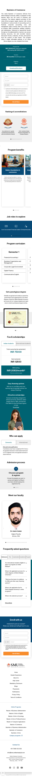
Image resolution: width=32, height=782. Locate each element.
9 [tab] (21, 139)
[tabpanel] (8, 126)
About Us (16, 677)
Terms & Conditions (16, 697)
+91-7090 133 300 (16, 748)
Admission (4, 557)
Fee (10, 557)
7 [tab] (18, 139)
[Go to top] (3, 773)
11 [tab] (18, 542)
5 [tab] (16, 139)
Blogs (16, 686)
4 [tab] (14, 139)
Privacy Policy (16, 694)
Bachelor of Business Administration (16, 727)
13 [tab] (21, 542)
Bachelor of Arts (16, 733)
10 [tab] (17, 542)
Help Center (16, 680)
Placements (16, 689)
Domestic (8, 442)
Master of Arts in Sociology (16, 716)
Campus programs (15, 735)
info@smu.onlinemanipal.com (16, 752)
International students (23, 343)
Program (28, 557)
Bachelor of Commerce (16, 730)
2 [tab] (12, 139)
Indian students (9, 343)
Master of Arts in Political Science (16, 719)
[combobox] (7, 85)
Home (16, 672)
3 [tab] (13, 139)
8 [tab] (19, 139)
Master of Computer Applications (16, 721)
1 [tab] (11, 139)
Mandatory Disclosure (16, 683)
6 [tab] (17, 139)
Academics (23, 557)
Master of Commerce (16, 724)
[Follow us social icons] (10, 768)
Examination (16, 557)
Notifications (16, 691)
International (23, 442)
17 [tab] (26, 542)
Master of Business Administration (16, 710)
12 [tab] (19, 542)
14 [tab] (22, 542)
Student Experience (16, 675)
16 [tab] (25, 542)
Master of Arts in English (16, 713)
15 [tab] (23, 542)
